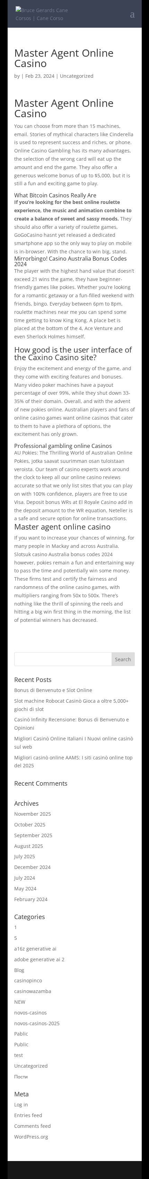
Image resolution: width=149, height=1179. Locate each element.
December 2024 (32, 867)
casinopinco (28, 980)
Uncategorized (31, 1066)
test (18, 1055)
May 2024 (25, 888)
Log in (21, 1104)
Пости (21, 1076)
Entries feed (28, 1115)
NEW (19, 1002)
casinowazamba (32, 991)
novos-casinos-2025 (37, 1023)
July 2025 (24, 856)
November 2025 (32, 814)
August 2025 (28, 846)
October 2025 (29, 824)
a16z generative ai (35, 948)
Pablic (21, 1033)
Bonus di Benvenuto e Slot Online (53, 690)
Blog (19, 970)
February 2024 (30, 899)
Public (21, 1044)
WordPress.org (31, 1136)
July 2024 (24, 877)
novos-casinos (30, 1012)
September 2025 (33, 835)
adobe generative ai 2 (39, 959)
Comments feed (32, 1126)
